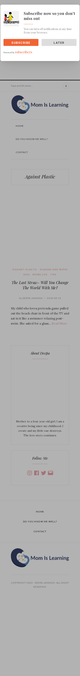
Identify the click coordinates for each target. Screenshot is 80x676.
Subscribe (20, 43)
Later (59, 43)
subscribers (23, 52)
